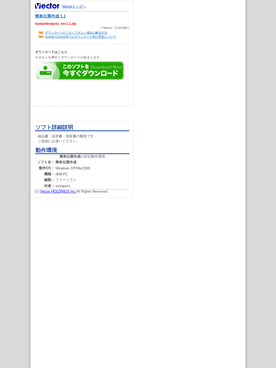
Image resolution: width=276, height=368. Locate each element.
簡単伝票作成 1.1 (50, 16)
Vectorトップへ (74, 6)
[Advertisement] (194, 102)
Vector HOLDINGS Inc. (58, 191)
